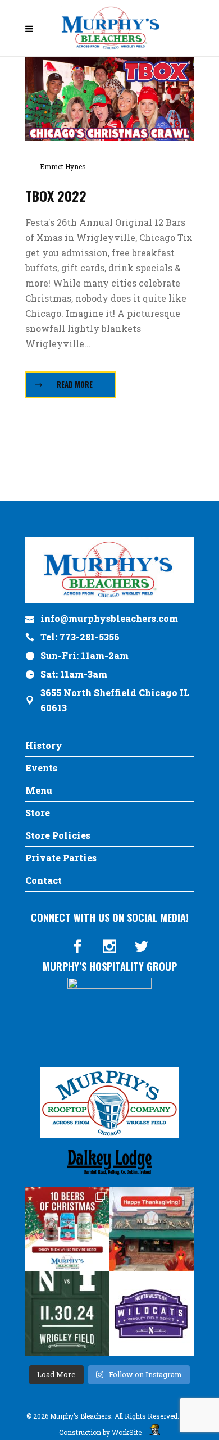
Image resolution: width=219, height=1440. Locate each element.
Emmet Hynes (63, 166)
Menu (38, 790)
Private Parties (61, 858)
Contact (43, 880)
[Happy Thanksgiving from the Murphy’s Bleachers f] (152, 1229)
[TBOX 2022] (109, 97)
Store (37, 813)
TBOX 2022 (55, 195)
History (43, 745)
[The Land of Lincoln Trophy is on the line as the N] (67, 1313)
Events (41, 768)
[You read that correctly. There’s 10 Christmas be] (67, 1229)
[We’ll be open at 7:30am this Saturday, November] (152, 1313)
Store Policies (57, 835)
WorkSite (127, 1432)
